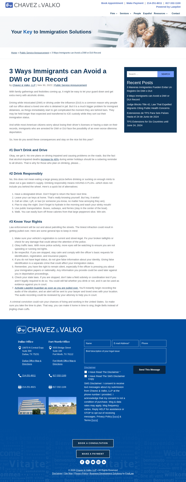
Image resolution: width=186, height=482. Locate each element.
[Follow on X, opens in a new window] (87, 462)
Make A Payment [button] (93, 454)
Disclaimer (90, 367)
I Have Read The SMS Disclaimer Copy (106, 377)
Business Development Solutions (106, 473)
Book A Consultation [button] (93, 443)
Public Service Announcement (70, 85)
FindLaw (129, 473)
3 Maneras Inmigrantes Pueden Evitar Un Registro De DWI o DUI (149, 89)
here (115, 416)
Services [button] (124, 14)
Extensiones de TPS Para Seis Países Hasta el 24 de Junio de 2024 (148, 115)
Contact (176, 14)
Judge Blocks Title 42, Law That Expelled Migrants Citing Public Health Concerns (149, 106)
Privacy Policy (81, 473)
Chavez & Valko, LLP (24, 85)
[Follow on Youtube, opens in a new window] (93, 462)
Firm (112, 14)
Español (147, 14)
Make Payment (135, 3)
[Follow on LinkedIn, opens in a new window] (104, 462)
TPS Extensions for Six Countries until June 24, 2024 (147, 123)
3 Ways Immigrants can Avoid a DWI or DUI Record (148, 97)
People (137, 14)
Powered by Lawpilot (168, 6)
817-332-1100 (173, 3)
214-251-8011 (154, 3)
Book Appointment (112, 3)
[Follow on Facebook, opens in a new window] (82, 462)
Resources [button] (159, 14)
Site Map (68, 473)
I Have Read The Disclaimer (104, 372)
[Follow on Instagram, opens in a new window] (98, 462)
